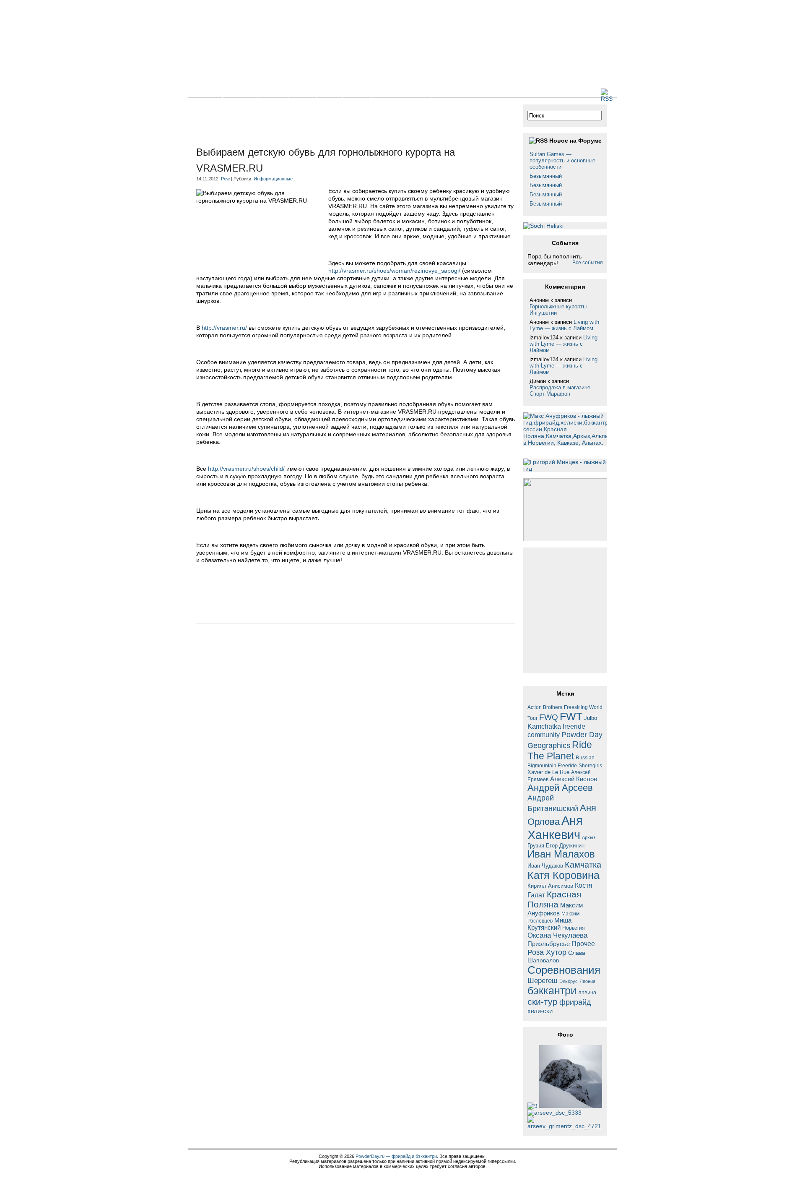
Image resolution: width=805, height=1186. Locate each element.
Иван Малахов (561, 854)
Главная (205, 92)
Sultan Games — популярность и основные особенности (562, 160)
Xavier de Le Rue (548, 772)
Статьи (272, 92)
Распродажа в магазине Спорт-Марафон (560, 390)
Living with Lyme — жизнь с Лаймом (564, 325)
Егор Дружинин (565, 846)
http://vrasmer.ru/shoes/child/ (246, 468)
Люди (417, 92)
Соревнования (563, 970)
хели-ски (540, 1010)
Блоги (302, 92)
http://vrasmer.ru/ (224, 327)
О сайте (502, 92)
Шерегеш (542, 981)
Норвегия (573, 928)
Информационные (273, 178)
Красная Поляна (554, 899)
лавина (587, 992)
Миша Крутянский (549, 924)
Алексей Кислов (573, 778)
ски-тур (542, 1002)
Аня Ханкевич (555, 827)
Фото (329, 92)
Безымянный (546, 176)
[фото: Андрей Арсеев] (554, 1112)
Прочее (583, 943)
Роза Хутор (546, 952)
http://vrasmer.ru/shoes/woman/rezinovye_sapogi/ (394, 270)
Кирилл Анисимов (550, 886)
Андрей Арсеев (560, 787)
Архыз (588, 837)
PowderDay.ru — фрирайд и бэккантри (396, 1156)
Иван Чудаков (545, 866)
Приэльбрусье (548, 943)
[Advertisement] (348, 123)
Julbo (590, 718)
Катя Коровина (563, 875)
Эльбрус (568, 981)
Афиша (388, 92)
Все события (587, 263)
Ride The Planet (559, 750)
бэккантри (551, 990)
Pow (225, 178)
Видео (357, 92)
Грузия (535, 846)
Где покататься (458, 92)
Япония (587, 981)
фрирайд (575, 1002)
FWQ (548, 717)
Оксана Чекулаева (557, 935)
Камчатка (583, 864)
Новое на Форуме (575, 140)
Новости (240, 92)
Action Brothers (544, 707)
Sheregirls (590, 765)
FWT (571, 716)
